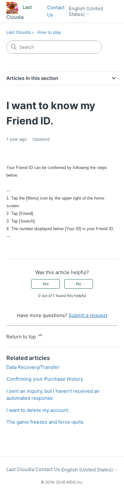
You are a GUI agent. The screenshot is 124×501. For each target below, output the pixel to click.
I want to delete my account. (37, 410)
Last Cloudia (18, 32)
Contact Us (56, 11)
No (78, 283)
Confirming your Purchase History (44, 379)
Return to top (21, 337)
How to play (49, 32)
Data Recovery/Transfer (32, 367)
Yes (45, 283)
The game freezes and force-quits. (45, 422)
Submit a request (88, 315)
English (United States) (86, 11)
